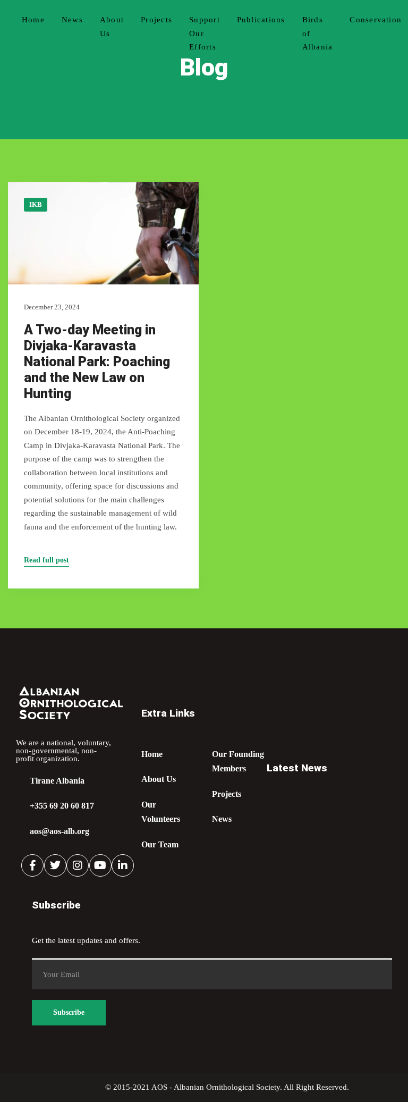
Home (33, 19)
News (72, 19)
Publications (261, 19)
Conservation (376, 19)
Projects (156, 19)
